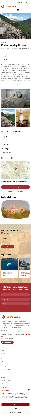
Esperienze (4, 383)
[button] (28, 390)
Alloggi (3, 377)
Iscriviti (15, 308)
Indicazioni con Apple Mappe (15, 191)
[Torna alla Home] (9, 6)
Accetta (15, 404)
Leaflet (19, 178)
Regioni (3, 356)
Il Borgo (5, 238)
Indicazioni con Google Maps (15, 187)
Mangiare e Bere (5, 380)
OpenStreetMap (26, 178)
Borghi (3, 353)
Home (2, 350)
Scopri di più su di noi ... (7, 342)
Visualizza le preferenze (15, 412)
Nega (15, 408)
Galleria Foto (6, 242)
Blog (2, 361)
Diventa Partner (5, 369)
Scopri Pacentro (7, 247)
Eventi (3, 359)
